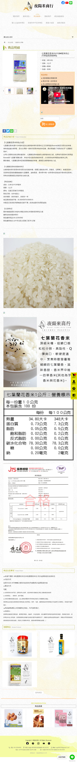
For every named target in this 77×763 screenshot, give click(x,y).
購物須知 (74, 390)
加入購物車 (49, 124)
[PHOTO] (19, 68)
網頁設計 (32, 753)
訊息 (49, 743)
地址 (17, 749)
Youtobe (67, 3)
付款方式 (8, 579)
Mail (44, 743)
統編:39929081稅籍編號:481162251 (38, 747)
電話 (12, 747)
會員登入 (74, 384)
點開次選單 (9, 37)
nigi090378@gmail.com (62, 747)
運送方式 (8, 586)
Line (71, 3)
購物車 (73, 376)
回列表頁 (38, 692)
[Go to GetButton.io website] (72, 761)
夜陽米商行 (38, 6)
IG (38, 743)
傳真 (26, 747)
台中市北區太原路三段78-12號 (27, 749)
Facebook (63, 3)
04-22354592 (17, 747)
